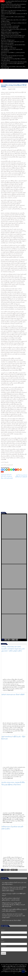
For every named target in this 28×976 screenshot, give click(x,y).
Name (3, 930)
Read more (10, 690)
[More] (20, 470)
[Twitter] (4, 470)
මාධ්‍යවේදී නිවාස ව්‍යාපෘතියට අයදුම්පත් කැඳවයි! (10, 26)
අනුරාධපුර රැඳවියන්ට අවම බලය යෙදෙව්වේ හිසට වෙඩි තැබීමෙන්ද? (7, 476)
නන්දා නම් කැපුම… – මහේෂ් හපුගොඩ (8, 47)
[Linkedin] (13, 470)
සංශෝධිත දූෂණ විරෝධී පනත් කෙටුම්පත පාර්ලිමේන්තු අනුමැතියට (14, 61)
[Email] (7, 470)
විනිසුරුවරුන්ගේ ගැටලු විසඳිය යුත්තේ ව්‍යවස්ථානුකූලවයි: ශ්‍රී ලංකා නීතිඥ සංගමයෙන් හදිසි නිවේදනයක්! (13, 904)
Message (4, 946)
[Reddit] (18, 470)
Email (3, 941)
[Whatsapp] (11, 470)
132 (13, 639)
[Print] (9, 470)
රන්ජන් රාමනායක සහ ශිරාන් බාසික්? (12, 694)
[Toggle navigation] (4, 81)
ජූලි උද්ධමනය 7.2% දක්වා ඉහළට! (7, 40)
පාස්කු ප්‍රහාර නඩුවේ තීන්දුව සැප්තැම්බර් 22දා (9, 27)
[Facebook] (2, 470)
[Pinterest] (16, 470)
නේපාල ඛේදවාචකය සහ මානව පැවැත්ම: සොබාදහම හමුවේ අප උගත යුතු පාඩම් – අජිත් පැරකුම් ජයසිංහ (13, 649)
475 (13, 870)
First (2, 934)
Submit (3, 953)
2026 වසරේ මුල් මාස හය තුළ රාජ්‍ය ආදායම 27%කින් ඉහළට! (13, 35)
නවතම (2, 471)
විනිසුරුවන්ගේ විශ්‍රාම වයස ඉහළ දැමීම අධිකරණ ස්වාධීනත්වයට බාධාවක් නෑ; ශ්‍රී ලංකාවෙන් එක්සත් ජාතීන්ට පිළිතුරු (14, 888)
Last (2, 939)
